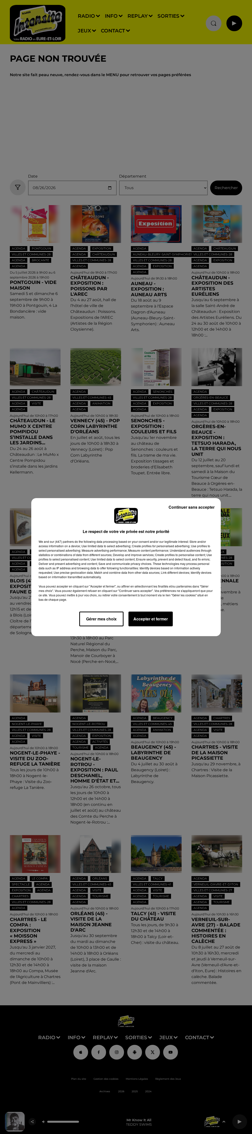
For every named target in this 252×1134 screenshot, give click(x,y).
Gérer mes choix (101, 619)
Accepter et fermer (150, 619)
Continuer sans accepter (192, 507)
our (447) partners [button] (62, 541)
